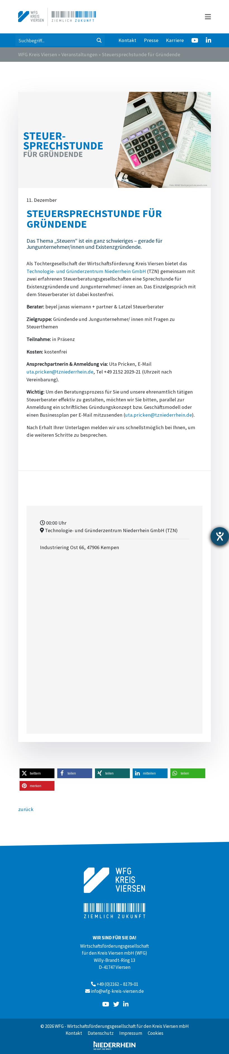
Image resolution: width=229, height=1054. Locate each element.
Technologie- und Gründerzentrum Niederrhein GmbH (86, 271)
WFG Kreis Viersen (37, 54)
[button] (37, 773)
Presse (151, 40)
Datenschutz (101, 1033)
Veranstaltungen (79, 54)
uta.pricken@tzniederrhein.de (60, 371)
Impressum (130, 1033)
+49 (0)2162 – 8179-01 (117, 984)
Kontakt (127, 40)
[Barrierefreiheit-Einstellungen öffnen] (220, 536)
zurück (26, 809)
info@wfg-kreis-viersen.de (117, 991)
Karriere (175, 40)
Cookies (155, 1033)
